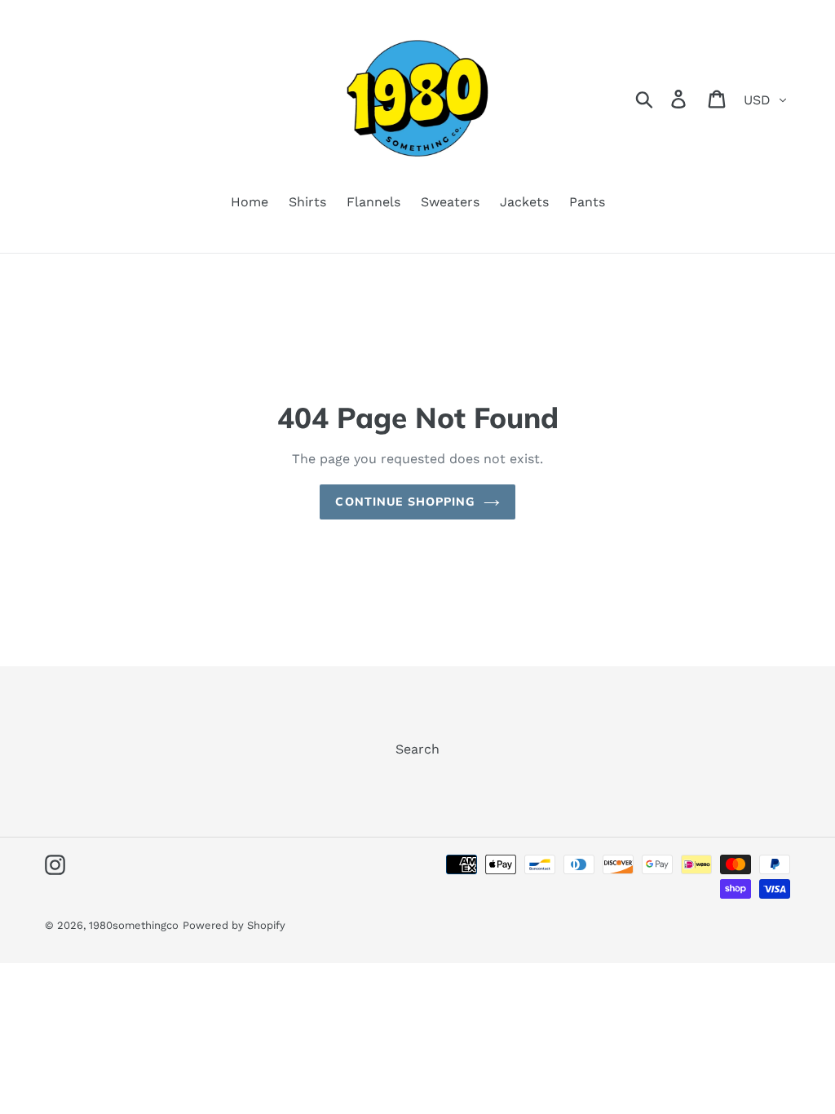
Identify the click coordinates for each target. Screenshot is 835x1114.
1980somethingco (134, 925)
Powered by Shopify (234, 925)
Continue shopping (405, 501)
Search (417, 749)
